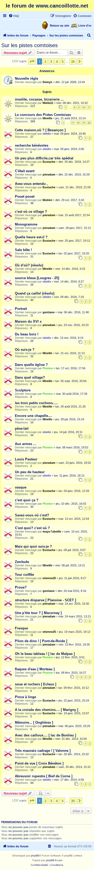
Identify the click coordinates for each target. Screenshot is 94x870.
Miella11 (48, 102)
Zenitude (22, 562)
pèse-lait (21, 428)
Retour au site (59, 25)
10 (83, 107)
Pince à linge (25, 697)
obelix (47, 133)
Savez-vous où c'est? (32, 515)
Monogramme (26, 224)
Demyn (47, 82)
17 (72, 122)
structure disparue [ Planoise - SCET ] (45, 600)
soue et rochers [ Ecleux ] (35, 684)
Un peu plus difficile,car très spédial (44, 158)
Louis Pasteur (26, 459)
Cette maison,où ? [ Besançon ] (40, 130)
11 (89, 107)
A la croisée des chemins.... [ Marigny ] (46, 710)
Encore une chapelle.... (33, 416)
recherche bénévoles (31, 145)
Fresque (21, 628)
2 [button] (45, 61)
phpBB (35, 855)
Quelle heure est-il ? (31, 237)
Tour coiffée (24, 575)
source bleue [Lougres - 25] (37, 278)
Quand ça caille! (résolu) (34, 293)
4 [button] (57, 61)
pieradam (49, 174)
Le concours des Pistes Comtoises (43, 115)
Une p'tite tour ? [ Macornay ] (38, 613)
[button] (32, 61)
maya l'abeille (52, 531)
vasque (20, 487)
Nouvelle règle (26, 78)
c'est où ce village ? (31, 212)
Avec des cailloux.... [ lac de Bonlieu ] (45, 735)
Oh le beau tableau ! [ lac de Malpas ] (45, 654)
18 (78, 122)
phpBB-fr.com (54, 860)
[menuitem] (14, 16)
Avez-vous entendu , (31, 184)
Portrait (21, 309)
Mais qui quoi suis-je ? (33, 546)
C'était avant (24, 171)
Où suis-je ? (24, 350)
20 (89, 122)
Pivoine (48, 368)
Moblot (47, 200)
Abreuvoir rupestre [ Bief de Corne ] (43, 776)
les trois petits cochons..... (36, 403)
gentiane (49, 312)
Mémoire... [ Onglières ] (34, 722)
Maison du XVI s (28, 321)
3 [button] (51, 61)
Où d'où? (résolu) (29, 265)
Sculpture (23, 390)
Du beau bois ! (26, 334)
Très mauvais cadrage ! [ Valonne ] (42, 751)
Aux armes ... (25, 444)
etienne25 (49, 578)
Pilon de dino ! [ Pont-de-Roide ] (41, 641)
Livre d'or (84, 25)
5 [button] (62, 61)
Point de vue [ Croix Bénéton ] (39, 763)
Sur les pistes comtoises (29, 45)
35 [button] (73, 61)
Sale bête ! (23, 250)
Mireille (47, 118)
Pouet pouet (24, 196)
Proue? (21, 587)
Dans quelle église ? (31, 365)
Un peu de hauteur (30, 472)
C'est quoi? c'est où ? (32, 528)
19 (83, 122)
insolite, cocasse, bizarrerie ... (39, 99)
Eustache (49, 161)
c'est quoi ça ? (26, 500)
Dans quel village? (30, 377)
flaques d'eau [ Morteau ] (35, 669)
